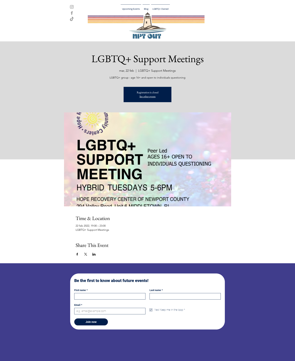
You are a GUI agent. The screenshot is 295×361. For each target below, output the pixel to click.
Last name (156, 290)
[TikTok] (71, 19)
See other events (147, 96)
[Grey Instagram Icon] (71, 6)
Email (78, 305)
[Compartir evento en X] (85, 254)
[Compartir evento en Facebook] (77, 254)
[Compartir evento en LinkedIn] (94, 254)
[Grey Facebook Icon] (71, 13)
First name (81, 290)
